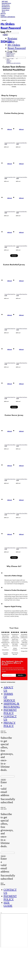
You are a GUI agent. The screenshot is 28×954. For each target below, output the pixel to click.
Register (12, 38)
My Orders (7, 24)
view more (14, 255)
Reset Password (11, 28)
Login (11, 41)
